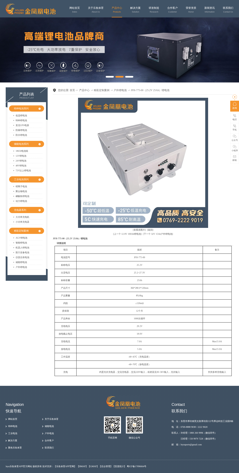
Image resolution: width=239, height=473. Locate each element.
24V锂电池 (21, 161)
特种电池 (12, 426)
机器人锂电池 (22, 247)
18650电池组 (22, 151)
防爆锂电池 (21, 130)
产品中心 (117, 10)
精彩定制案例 (21, 231)
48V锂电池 (21, 165)
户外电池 (49, 433)
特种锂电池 (21, 120)
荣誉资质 (191, 10)
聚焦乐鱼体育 (15, 447)
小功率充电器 (22, 222)
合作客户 (172, 10)
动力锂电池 (21, 201)
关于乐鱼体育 (96, 10)
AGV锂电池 (21, 238)
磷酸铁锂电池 (22, 196)
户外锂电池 (21, 267)
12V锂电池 (21, 156)
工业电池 (12, 433)
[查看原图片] (139, 230)
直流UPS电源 (22, 125)
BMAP (82, 466)
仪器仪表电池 (22, 257)
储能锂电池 (21, 262)
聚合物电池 (21, 191)
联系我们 (228, 10)
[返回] (150, 230)
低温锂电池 (21, 115)
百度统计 (119, 466)
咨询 (234, 108)
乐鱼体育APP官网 (65, 466)
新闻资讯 (209, 10)
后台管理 (105, 466)
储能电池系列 (21, 144)
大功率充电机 (22, 217)
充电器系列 (20, 210)
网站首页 (74, 10)
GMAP (93, 466)
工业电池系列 (21, 179)
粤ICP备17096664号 (136, 466)
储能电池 (49, 426)
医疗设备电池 (22, 252)
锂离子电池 (21, 186)
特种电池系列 (21, 108)
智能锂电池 (21, 243)
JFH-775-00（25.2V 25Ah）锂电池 (150, 90)
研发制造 (154, 10)
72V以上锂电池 (23, 170)
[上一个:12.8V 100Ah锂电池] (127, 234)
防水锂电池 (21, 135)
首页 (72, 90)
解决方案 (135, 10)
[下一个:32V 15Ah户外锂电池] (158, 234)
